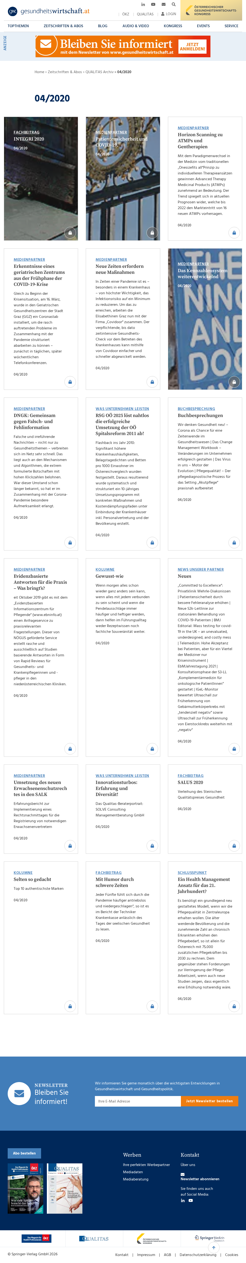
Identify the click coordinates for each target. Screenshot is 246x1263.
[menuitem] (125, 14)
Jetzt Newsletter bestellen (209, 1101)
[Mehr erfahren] (36, 1238)
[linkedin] (183, 1200)
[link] (49, 11)
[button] (18, 26)
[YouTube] (190, 1200)
